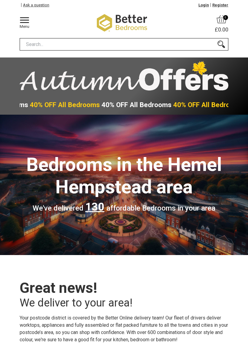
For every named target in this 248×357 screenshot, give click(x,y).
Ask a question (36, 5)
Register (220, 5)
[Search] (221, 44)
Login (203, 5)
